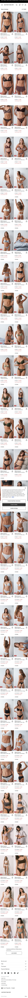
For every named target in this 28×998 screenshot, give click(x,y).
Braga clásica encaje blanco (6, 222)
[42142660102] (27, 44)
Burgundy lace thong (5, 159)
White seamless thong (5, 941)
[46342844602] (13, 638)
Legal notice (3, 978)
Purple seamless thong (5, 816)
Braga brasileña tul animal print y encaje (20, 472)
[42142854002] (27, 419)
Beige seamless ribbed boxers (6, 878)
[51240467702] (27, 794)
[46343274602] (13, 763)
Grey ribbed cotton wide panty (6, 784)
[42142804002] (27, 263)
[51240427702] (13, 794)
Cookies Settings (4, 985)
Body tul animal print (19, 409)
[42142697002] (13, 169)
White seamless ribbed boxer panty (20, 909)
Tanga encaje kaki (4, 378)
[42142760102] (13, 75)
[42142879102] (13, 419)
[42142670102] (27, 13)
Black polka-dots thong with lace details (6, 34)
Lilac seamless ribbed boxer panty (20, 847)
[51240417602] (27, 856)
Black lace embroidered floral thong (6, 97)
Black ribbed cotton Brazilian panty (6, 722)
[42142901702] (13, 263)
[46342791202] (27, 575)
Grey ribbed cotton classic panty (6, 690)
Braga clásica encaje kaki (19, 347)
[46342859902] (27, 606)
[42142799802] (13, 106)
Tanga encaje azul (18, 253)
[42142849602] (13, 200)
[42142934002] (13, 450)
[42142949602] (27, 169)
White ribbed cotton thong (6, 565)
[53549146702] (27, 513)
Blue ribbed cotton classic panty (20, 659)
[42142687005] (27, 138)
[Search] (16, 4)
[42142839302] (27, 325)
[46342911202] (13, 575)
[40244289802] (27, 388)
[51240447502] (13, 825)
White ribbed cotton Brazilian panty (20, 628)
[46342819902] (13, 544)
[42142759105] (13, 388)
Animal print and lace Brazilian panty (6, 128)
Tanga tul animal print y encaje (6, 347)
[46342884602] (13, 669)
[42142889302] (13, 356)
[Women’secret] (9, 5)
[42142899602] (27, 200)
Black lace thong (4, 66)
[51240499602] (27, 888)
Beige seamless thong (5, 909)
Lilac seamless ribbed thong (6, 847)
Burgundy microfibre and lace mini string (20, 159)
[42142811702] (13, 231)
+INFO (13, 497)
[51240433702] (13, 888)
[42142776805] (27, 106)
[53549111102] (13, 513)
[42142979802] (27, 450)
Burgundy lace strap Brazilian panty (20, 128)
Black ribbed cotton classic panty (20, 722)
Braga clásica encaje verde (6, 316)
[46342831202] (27, 731)
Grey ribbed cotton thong (20, 565)
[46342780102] (27, 669)
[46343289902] (13, 731)
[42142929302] (27, 294)
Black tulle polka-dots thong (20, 34)
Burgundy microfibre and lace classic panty (6, 190)
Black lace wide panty (5, 472)
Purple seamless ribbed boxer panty (20, 816)
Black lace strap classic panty (20, 66)
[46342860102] (27, 700)
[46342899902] (13, 606)
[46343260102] (27, 763)
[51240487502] (27, 825)
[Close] (25, 488)
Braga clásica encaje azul (5, 253)
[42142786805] (27, 75)
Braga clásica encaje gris (19, 284)
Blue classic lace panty (5, 534)
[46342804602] (27, 544)
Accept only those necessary (14, 500)
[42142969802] (13, 325)
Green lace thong (18, 941)
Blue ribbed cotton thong (20, 597)
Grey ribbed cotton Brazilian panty (6, 659)
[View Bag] (25, 4)
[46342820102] (13, 700)
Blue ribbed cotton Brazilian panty (20, 753)
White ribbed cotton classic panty (6, 628)
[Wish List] (22, 5)
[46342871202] (27, 638)
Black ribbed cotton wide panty (6, 597)
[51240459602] (13, 919)
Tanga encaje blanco (19, 222)
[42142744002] (13, 481)
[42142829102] (13, 294)
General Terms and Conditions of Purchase (8, 979)
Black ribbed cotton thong (20, 690)
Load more (14, 953)
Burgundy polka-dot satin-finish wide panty (20, 97)
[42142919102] (27, 356)
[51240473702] (13, 856)
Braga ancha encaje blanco (20, 190)
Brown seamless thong (19, 878)
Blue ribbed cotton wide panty (20, 784)
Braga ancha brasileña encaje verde (20, 378)
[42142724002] (27, 481)
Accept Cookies (14, 504)
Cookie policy (3, 983)
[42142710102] (13, 44)
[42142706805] (13, 138)
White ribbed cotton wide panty (6, 753)
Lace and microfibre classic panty (20, 534)
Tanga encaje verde (4, 409)
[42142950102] (13, 13)
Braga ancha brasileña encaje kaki (20, 316)
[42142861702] (27, 231)
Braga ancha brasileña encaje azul (6, 284)
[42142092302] (27, 919)
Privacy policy (3, 981)
